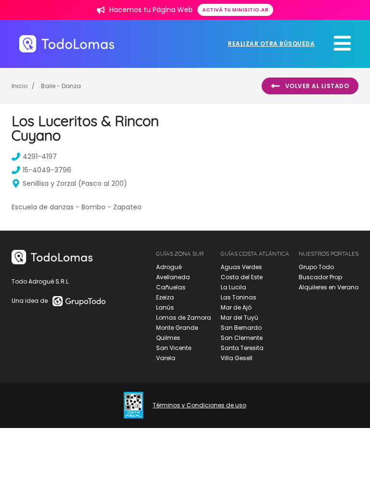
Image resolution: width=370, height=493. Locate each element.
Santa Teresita (242, 348)
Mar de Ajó (236, 307)
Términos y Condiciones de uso (199, 405)
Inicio (19, 86)
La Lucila (233, 287)
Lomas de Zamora (183, 317)
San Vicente (173, 348)
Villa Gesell (236, 358)
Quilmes (168, 338)
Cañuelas (170, 287)
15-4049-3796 (47, 170)
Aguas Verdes (241, 267)
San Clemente (242, 338)
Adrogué (169, 267)
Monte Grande (177, 328)
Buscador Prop (320, 277)
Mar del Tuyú (239, 317)
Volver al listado (317, 86)
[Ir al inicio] (66, 43)
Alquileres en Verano (328, 287)
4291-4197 (40, 156)
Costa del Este (242, 277)
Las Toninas (238, 297)
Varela (165, 358)
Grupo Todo (316, 267)
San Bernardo (241, 328)
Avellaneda (173, 277)
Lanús (165, 307)
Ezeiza (165, 297)
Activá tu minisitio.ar (235, 9)
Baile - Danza (61, 86)
